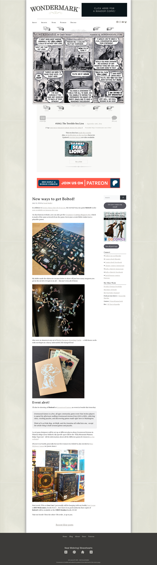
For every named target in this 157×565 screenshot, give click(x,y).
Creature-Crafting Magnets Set (78, 215)
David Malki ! (47, 203)
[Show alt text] (114, 118)
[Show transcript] (42, 118)
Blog (71, 536)
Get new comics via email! (115, 205)
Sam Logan (91, 505)
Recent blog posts (64, 525)
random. (47, 31)
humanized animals (63, 127)
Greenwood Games (64, 407)
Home (65, 536)
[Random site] (74, 552)
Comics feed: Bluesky (112, 259)
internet (72, 127)
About (34, 22)
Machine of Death (110, 290)
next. (96, 31)
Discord (73, 22)
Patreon (63, 22)
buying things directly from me (54, 208)
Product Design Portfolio (113, 287)
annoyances (53, 127)
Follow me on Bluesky (113, 256)
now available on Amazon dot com (45, 210)
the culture (78, 127)
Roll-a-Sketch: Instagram (114, 269)
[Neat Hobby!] (66, 552)
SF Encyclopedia (114, 304)
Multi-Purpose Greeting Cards (69, 340)
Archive (44, 22)
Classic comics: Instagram (114, 266)
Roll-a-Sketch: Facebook (114, 272)
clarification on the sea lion (77, 135)
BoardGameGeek (116, 301)
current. (110, 31)
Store (84, 536)
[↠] (123, 197)
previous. (60, 31)
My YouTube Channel (111, 293)
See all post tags (111, 246)
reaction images (75, 137)
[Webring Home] (83, 552)
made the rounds (84, 133)
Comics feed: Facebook (113, 262)
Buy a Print (78, 161)
